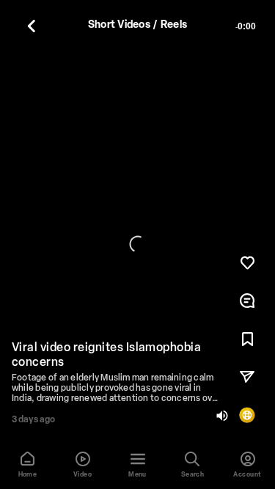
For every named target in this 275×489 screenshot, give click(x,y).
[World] (247, 415)
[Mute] (222, 415)
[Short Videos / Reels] (31, 25)
